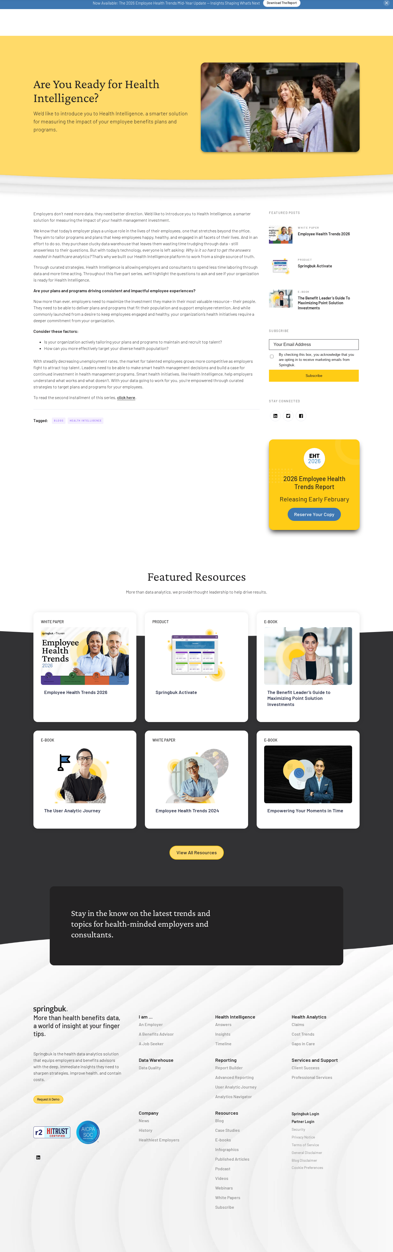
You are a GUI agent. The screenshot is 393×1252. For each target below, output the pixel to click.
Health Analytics (309, 1017)
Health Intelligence (86, 420)
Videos (221, 1178)
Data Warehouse (156, 1060)
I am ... (146, 1017)
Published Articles (232, 1158)
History (145, 1130)
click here (126, 397)
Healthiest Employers (159, 1139)
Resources (226, 1113)
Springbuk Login (305, 1113)
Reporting (226, 1060)
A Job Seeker (151, 1043)
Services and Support (315, 1060)
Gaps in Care (303, 1043)
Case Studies (227, 1130)
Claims (298, 1024)
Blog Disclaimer (304, 1160)
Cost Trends (303, 1033)
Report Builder (229, 1067)
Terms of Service (305, 1144)
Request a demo (48, 1099)
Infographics (227, 1149)
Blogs (59, 420)
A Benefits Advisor (156, 1033)
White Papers (227, 1197)
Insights (222, 1033)
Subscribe (314, 375)
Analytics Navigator (233, 1096)
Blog (219, 1120)
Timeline (223, 1043)
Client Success (305, 1067)
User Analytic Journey (236, 1086)
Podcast (222, 1168)
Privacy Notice (303, 1137)
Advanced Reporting (234, 1077)
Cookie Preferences (307, 1167)
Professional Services (312, 1077)
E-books (223, 1139)
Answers (223, 1024)
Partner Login (303, 1121)
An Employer (151, 1024)
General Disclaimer (307, 1152)
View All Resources (196, 852)
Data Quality (150, 1067)
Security (298, 1129)
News (144, 1120)
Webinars (224, 1187)
